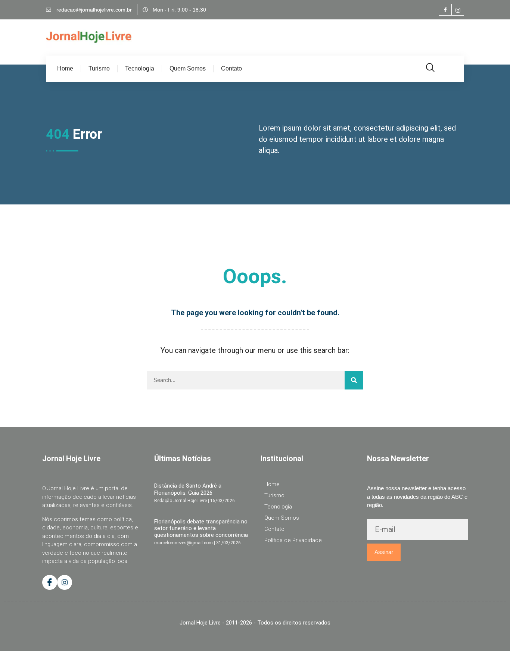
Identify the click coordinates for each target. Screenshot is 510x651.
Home (65, 68)
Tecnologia (139, 68)
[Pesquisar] (354, 380)
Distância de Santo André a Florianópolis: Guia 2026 (187, 489)
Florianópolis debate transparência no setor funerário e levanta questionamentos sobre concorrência (201, 528)
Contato (231, 68)
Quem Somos (188, 68)
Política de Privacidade (293, 540)
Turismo (99, 68)
